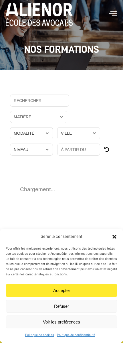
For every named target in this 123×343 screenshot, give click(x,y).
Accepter (61, 290)
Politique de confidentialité (76, 335)
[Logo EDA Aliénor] (39, 14)
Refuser (61, 306)
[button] (114, 237)
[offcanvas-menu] (113, 14)
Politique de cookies (39, 335)
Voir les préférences (61, 322)
